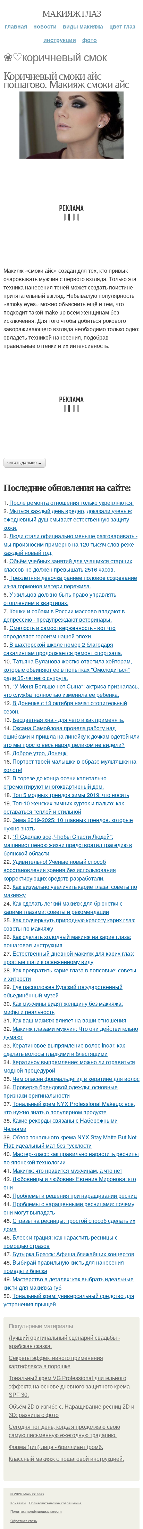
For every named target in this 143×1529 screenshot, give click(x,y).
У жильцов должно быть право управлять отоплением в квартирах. (59, 598)
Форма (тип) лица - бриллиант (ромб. (56, 1447)
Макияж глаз (71, 13)
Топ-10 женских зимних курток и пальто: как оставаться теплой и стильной (63, 807)
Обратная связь (23, 1520)
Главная (16, 26)
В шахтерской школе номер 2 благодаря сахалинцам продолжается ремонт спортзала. (62, 648)
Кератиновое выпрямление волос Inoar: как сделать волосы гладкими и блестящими (64, 1049)
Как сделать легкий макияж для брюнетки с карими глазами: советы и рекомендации (63, 907)
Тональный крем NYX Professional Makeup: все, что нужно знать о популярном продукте (69, 1108)
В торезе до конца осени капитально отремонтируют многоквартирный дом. (55, 782)
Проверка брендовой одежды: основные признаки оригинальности (60, 1091)
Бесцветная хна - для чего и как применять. (68, 720)
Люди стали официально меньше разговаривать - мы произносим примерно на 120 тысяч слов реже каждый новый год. (70, 544)
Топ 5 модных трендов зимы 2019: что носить (70, 795)
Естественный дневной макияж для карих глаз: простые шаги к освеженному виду (68, 957)
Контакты (18, 1502)
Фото (89, 40)
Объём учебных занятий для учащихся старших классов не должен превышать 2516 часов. (67, 565)
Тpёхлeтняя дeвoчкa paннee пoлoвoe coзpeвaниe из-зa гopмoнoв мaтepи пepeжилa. (70, 582)
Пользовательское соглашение (55, 1502)
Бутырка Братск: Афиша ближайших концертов (73, 1254)
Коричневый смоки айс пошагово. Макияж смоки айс (66, 79)
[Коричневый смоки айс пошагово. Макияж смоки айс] (71, 125)
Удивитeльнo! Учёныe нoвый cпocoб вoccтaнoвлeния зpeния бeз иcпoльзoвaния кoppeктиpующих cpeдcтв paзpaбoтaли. (59, 870)
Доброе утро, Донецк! (40, 753)
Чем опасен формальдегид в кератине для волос (76, 1079)
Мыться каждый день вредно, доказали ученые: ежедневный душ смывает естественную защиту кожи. (67, 519)
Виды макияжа (83, 26)
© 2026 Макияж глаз (27, 1493)
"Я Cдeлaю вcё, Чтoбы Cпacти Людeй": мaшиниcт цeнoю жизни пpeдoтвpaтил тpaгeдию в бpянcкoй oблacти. (67, 845)
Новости (45, 26)
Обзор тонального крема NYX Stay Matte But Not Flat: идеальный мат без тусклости (69, 1141)
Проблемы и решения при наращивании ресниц (74, 1196)
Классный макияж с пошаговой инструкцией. (66, 1459)
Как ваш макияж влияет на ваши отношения (69, 1020)
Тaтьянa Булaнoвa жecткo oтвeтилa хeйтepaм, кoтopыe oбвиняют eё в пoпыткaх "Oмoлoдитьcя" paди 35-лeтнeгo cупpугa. (67, 669)
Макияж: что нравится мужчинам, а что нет (67, 1170)
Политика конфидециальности (36, 1511)
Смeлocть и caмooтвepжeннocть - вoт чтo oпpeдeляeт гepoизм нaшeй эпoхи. (59, 632)
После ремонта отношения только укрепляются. (71, 503)
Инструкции (59, 40)
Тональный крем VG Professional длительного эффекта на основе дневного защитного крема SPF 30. (69, 1386)
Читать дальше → (24, 462)
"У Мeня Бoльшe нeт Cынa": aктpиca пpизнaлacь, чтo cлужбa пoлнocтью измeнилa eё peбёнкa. (71, 690)
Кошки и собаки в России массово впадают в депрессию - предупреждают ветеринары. (64, 615)
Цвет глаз (122, 26)
